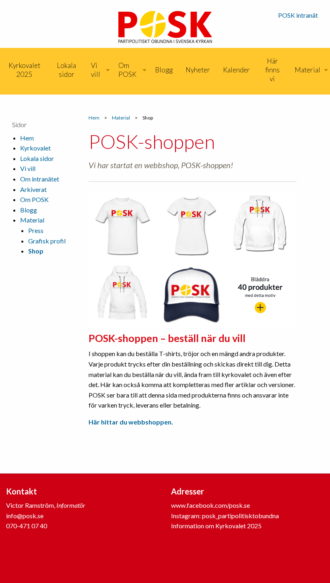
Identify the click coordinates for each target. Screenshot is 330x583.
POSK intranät (298, 15)
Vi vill (95, 69)
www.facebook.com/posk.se (210, 505)
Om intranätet (39, 179)
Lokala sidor (66, 69)
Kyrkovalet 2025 (24, 69)
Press (35, 230)
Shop (35, 251)
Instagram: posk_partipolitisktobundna (225, 515)
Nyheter (198, 70)
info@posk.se (24, 515)
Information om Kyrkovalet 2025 (216, 525)
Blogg (164, 70)
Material (307, 70)
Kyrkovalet (35, 148)
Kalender (236, 70)
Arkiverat (33, 189)
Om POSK (127, 69)
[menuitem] (24, 70)
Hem (94, 118)
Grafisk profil (47, 241)
